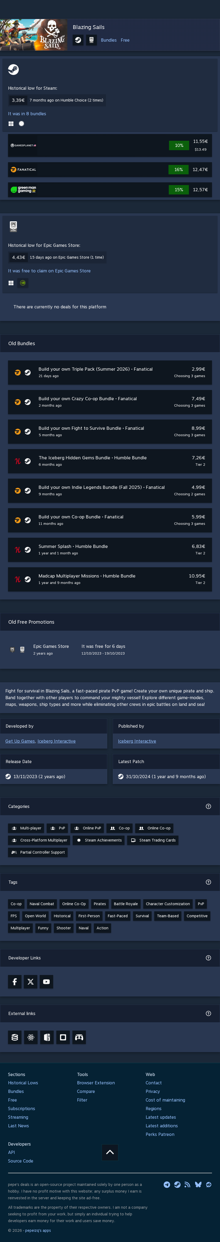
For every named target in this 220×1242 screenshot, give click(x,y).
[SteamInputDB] (79, 1037)
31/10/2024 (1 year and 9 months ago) (166, 776)
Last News (18, 1125)
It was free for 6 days (103, 646)
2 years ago (43, 653)
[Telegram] (167, 1184)
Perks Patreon (160, 1134)
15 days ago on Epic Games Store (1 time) (67, 257)
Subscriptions (21, 1108)
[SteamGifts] (63, 1037)
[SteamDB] (14, 1037)
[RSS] (188, 1184)
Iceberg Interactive (57, 741)
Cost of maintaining (165, 1100)
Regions (154, 1108)
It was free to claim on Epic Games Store (49, 270)
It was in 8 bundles (27, 113)
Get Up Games (20, 741)
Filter (82, 1100)
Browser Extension (96, 1082)
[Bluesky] (198, 1184)
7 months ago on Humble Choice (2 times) (66, 100)
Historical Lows (23, 1082)
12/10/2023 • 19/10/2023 (103, 653)
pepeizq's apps (38, 1230)
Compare (86, 1091)
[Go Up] (110, 1152)
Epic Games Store (51, 646)
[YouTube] (46, 981)
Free (125, 40)
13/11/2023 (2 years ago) (39, 776)
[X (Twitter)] (30, 981)
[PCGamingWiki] (47, 1037)
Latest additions (162, 1125)
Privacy (153, 1091)
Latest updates (161, 1117)
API (11, 1152)
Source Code (20, 1161)
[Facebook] (14, 981)
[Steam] (177, 1184)
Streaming (18, 1117)
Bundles (109, 40)
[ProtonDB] (31, 1037)
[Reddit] (209, 1184)
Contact (154, 1082)
